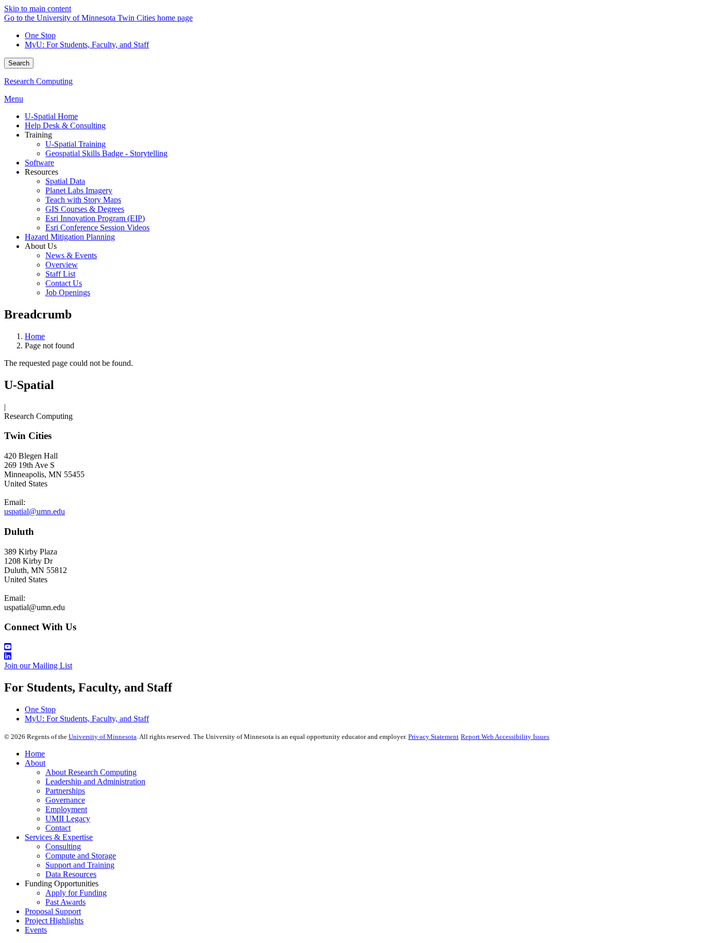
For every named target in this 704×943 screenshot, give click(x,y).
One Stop (40, 35)
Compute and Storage (80, 855)
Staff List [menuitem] (60, 274)
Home (35, 336)
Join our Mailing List (38, 665)
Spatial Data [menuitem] (65, 181)
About (35, 763)
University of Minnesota (103, 736)
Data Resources (70, 874)
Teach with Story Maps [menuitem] (83, 199)
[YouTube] (352, 647)
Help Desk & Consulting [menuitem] (65, 125)
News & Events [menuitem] (71, 255)
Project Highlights (54, 920)
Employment (66, 809)
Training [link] (38, 134)
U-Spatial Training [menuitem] (75, 144)
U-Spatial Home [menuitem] (51, 116)
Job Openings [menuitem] (67, 292)
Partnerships (65, 790)
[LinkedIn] (352, 656)
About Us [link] (41, 246)
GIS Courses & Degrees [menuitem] (84, 209)
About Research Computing (91, 772)
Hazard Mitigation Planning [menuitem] (70, 236)
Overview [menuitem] (61, 264)
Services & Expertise (59, 837)
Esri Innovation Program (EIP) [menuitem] (95, 218)
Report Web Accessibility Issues (505, 736)
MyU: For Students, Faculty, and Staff (87, 44)
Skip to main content (37, 8)
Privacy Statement (433, 736)
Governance (65, 800)
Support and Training (79, 865)
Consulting (63, 846)
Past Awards (65, 902)
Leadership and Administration (95, 781)
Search (18, 63)
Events (36, 929)
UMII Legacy (67, 818)
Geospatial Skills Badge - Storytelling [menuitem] (106, 153)
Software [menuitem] (39, 162)
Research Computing (38, 81)
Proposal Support (53, 911)
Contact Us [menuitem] (63, 283)
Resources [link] (41, 171)
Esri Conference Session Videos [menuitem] (97, 227)
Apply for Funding (76, 892)
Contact (58, 827)
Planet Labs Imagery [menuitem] (78, 190)
